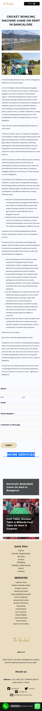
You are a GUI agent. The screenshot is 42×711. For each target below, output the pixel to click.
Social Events (21, 609)
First (2, 397)
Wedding (21, 562)
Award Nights (21, 615)
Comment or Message (10, 425)
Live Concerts (21, 612)
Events (21, 559)
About (21, 568)
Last (23, 397)
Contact (21, 571)
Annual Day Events (21, 600)
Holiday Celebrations (21, 565)
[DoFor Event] (8, 4)
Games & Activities (21, 624)
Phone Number (8, 413)
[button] (30, 3)
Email (4, 402)
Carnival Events (21, 618)
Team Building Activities (21, 594)
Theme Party (21, 621)
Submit (8, 445)
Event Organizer (21, 597)
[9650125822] (5, 706)
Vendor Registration (21, 553)
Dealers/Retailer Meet (21, 585)
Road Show (21, 606)
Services (21, 556)
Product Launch (21, 588)
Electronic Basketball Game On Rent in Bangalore (19, 487)
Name (4, 388)
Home (21, 550)
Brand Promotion (21, 603)
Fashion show (21, 582)
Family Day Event (21, 591)
